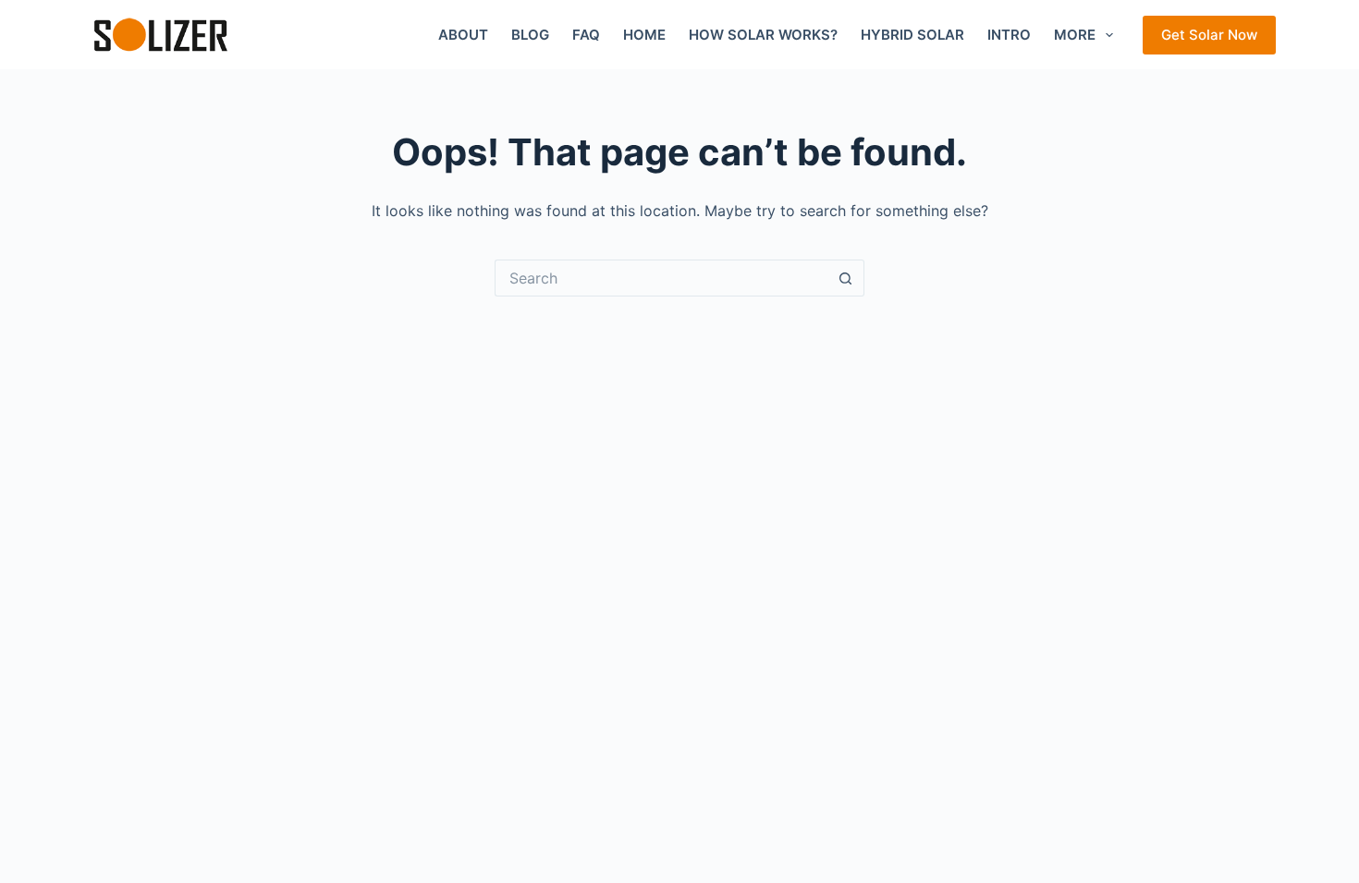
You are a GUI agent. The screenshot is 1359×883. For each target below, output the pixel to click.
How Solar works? (763, 34)
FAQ (586, 34)
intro (1009, 34)
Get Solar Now (1209, 34)
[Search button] (845, 278)
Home (644, 34)
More (1075, 34)
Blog (530, 34)
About (463, 34)
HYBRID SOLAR (912, 34)
